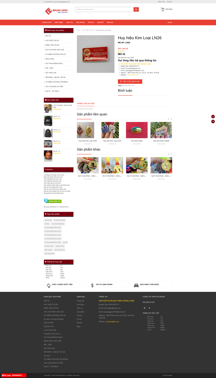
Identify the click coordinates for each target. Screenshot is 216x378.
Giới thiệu (80, 304)
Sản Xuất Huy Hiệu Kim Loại (52, 181)
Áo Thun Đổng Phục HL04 (53, 238)
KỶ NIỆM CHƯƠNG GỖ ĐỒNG (56, 82)
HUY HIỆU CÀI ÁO (52, 40)
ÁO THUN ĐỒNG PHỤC (54, 63)
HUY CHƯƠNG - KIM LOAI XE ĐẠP (88, 176)
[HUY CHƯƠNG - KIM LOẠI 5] (161, 165)
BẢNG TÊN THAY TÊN (52, 341)
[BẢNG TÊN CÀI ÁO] (72, 44)
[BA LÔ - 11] (48, 144)
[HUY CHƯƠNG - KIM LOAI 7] (112, 165)
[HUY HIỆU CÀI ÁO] (72, 40)
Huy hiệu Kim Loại (128, 85)
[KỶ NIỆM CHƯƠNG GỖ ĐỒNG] (72, 81)
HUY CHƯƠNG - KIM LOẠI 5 (162, 176)
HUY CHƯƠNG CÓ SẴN (54, 86)
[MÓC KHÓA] (72, 58)
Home (79, 30)
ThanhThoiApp (61, 375)
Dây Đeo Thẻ (49, 326)
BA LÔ (65, 242)
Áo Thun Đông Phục (58, 224)
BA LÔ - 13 (56, 116)
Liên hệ (79, 315)
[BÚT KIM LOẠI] (72, 72)
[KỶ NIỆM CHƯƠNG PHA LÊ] (72, 54)
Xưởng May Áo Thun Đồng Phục (54, 193)
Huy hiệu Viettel (128, 141)
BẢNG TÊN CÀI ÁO (52, 45)
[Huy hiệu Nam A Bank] (152, 130)
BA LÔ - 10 (56, 151)
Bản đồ (79, 323)
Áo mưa (47, 356)
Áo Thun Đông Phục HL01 (53, 227)
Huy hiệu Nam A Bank (152, 141)
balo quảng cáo (49, 253)
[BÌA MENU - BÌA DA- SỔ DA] (72, 77)
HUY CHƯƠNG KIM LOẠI (54, 50)
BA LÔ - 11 (56, 141)
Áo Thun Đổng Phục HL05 (53, 242)
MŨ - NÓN (49, 68)
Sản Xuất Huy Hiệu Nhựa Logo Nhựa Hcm (57, 185)
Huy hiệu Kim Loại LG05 (79, 141)
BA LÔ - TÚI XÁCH (52, 91)
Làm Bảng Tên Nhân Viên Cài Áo (54, 175)
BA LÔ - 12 (56, 130)
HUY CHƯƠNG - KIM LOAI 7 (112, 176)
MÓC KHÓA (49, 59)
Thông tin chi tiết (86, 103)
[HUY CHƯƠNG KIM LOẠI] (72, 49)
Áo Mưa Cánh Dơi (59, 220)
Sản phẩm (80, 312)
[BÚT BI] (72, 35)
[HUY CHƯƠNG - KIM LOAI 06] (137, 165)
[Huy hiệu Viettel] (128, 130)
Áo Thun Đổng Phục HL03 (53, 235)
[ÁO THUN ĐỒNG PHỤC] (72, 63)
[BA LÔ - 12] (48, 133)
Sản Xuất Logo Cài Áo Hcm (52, 183)
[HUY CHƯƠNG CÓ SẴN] (72, 86)
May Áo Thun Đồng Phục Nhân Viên (55, 189)
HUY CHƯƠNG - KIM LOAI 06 (137, 176)
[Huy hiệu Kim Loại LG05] (79, 130)
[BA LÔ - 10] (48, 156)
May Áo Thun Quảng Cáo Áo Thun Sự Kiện (57, 191)
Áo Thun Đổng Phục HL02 (53, 231)
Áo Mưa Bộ (48, 220)
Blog (78, 326)
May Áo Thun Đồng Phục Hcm (53, 187)
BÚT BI (48, 36)
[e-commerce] (57, 11)
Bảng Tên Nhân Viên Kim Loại (53, 177)
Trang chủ (80, 301)
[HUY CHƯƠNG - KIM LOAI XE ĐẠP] (48, 108)
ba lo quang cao (59, 250)
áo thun (47, 224)
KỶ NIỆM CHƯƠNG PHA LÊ (55, 54)
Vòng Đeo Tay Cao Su (52, 334)
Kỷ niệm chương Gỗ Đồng (53, 319)
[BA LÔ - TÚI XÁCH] (72, 90)
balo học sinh (60, 246)
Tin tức (79, 319)
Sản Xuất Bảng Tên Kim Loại (53, 179)
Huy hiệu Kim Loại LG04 (103, 141)
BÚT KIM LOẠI (50, 73)
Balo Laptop (48, 250)
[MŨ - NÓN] (72, 67)
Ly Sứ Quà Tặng (50, 330)
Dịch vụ (79, 308)
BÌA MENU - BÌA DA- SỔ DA (55, 77)
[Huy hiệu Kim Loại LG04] (103, 130)
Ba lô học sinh (49, 246)
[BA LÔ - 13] (48, 121)
